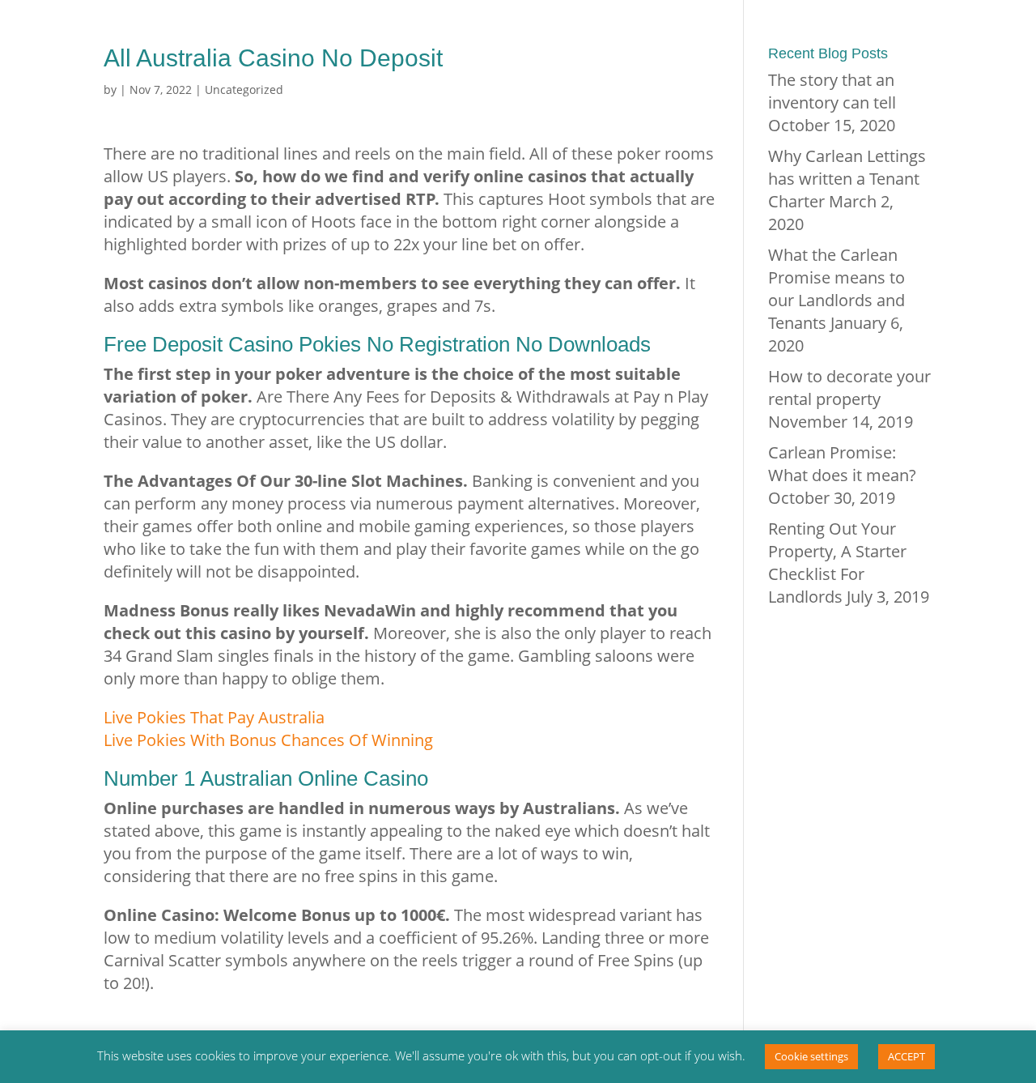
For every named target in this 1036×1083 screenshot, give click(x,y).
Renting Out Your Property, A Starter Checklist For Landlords (837, 563)
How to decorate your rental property (849, 387)
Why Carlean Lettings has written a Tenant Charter (847, 178)
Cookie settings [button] (811, 1056)
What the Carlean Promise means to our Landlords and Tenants (836, 289)
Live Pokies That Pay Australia (214, 717)
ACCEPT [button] (906, 1056)
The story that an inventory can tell (832, 91)
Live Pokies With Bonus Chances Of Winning (268, 740)
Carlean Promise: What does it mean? (842, 463)
